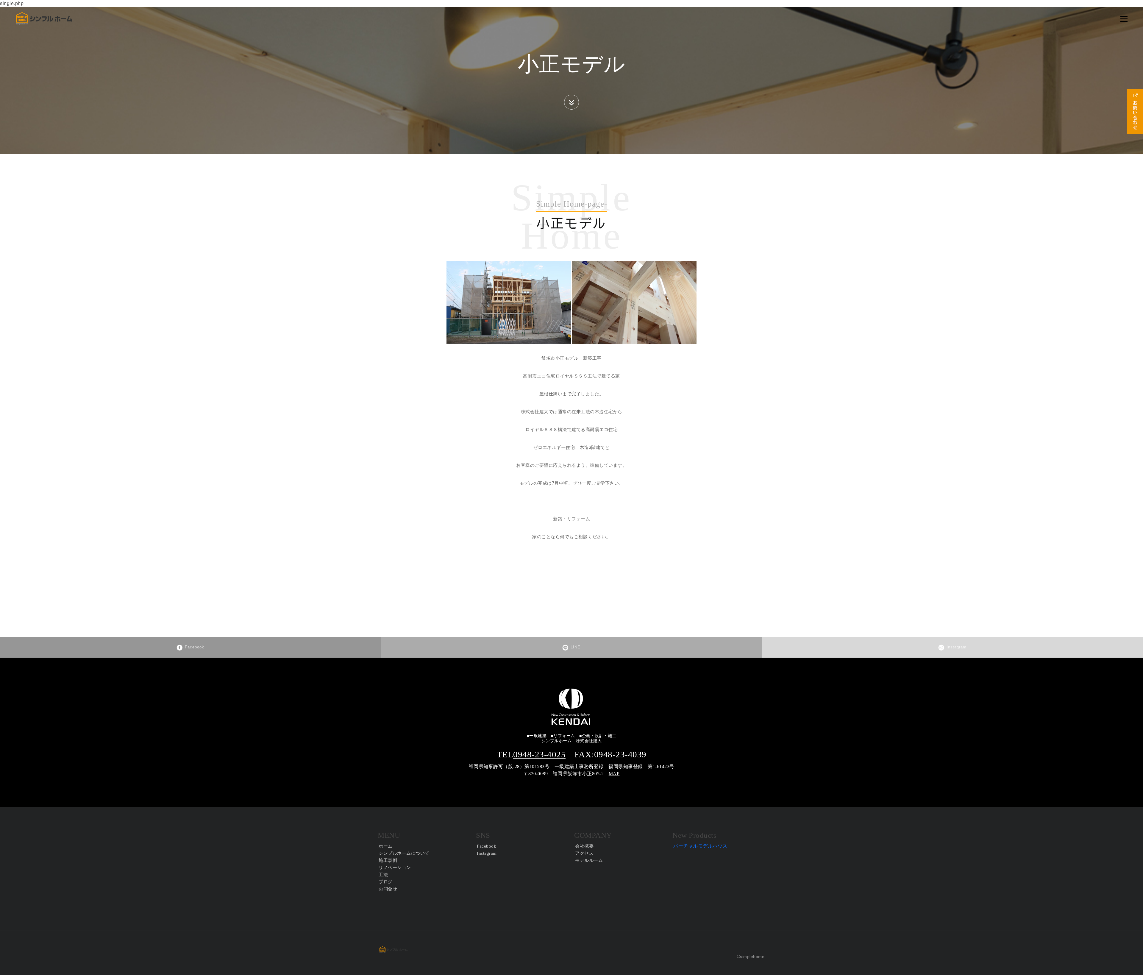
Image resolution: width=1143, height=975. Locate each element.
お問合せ (388, 889)
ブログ (386, 881)
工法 (383, 874)
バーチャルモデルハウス (700, 845)
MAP (614, 773)
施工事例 (388, 860)
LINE (575, 647)
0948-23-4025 (539, 754)
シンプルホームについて (404, 853)
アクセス (584, 853)
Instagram (956, 647)
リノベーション (395, 867)
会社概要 (584, 846)
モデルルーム (589, 860)
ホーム (386, 846)
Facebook (194, 647)
